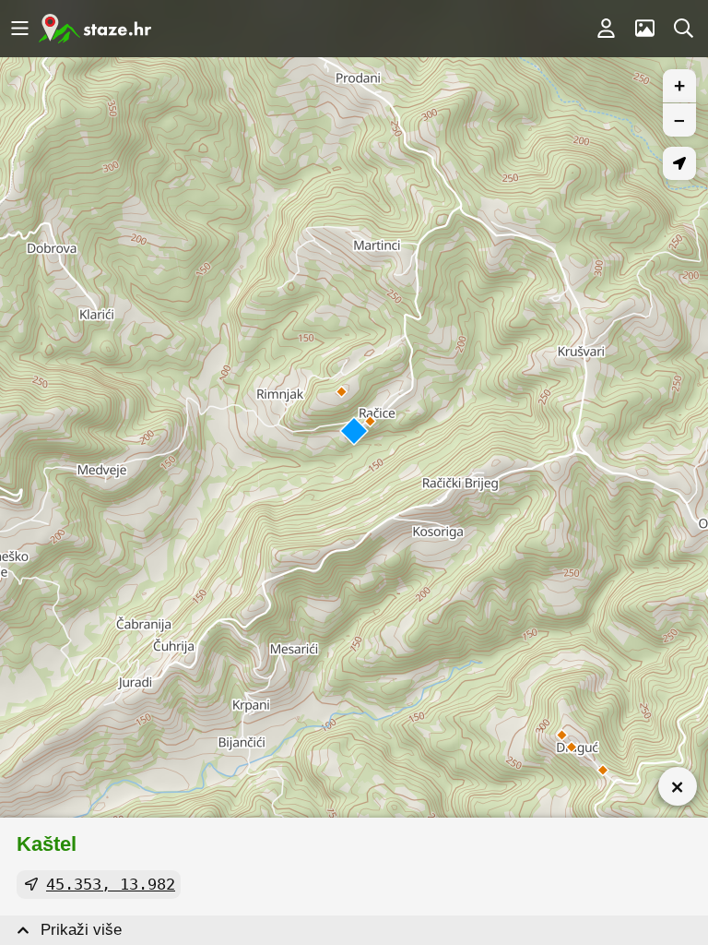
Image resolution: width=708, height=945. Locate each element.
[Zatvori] (677, 786)
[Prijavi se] (605, 28)
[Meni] (19, 28)
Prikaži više (81, 930)
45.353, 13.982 (110, 884)
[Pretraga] (683, 28)
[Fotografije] (644, 28)
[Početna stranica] (95, 28)
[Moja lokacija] (679, 163)
